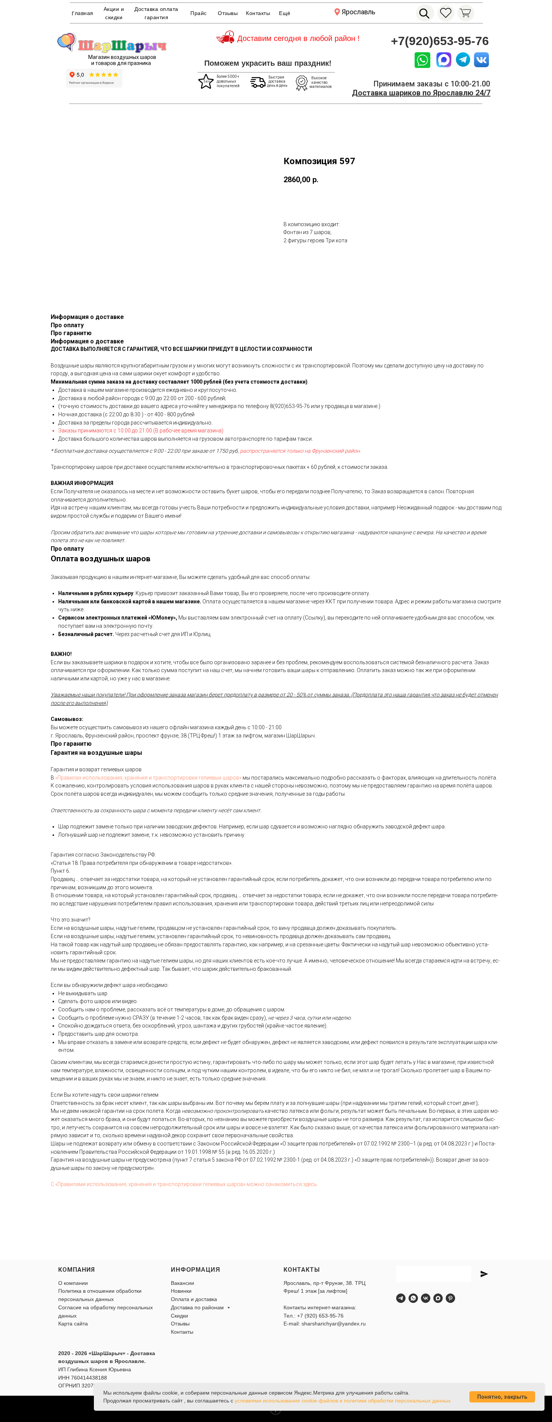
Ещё (285, 13)
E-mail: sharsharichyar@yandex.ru (325, 1324)
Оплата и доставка (194, 1299)
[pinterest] (450, 1298)
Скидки (179, 1316)
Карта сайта (73, 1324)
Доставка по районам (198, 1307)
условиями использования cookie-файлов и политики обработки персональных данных (343, 1401)
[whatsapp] (413, 1298)
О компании (73, 1283)
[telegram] (401, 1298)
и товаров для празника (121, 63)
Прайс (198, 13)
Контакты (258, 13)
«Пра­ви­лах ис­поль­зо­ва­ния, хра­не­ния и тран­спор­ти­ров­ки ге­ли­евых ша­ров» (148, 778)
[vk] (425, 1298)
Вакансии (182, 1283)
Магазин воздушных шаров (122, 57)
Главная (83, 13)
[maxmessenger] (438, 1298)
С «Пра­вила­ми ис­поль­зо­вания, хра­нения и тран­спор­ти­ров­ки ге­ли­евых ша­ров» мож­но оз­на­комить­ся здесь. (184, 1184)
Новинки (181, 1291)
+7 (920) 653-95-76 (320, 1316)
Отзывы (228, 13)
